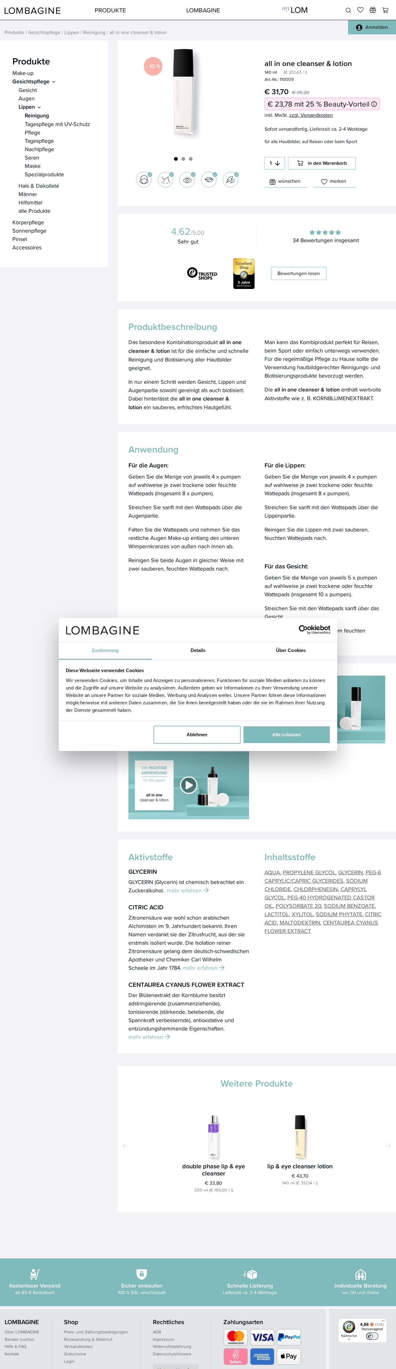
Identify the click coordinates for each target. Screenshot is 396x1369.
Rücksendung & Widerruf (88, 1339)
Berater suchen (19, 1339)
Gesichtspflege (44, 32)
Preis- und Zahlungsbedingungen (96, 1332)
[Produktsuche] (348, 10)
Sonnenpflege (29, 230)
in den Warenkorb (327, 163)
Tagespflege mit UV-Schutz (57, 124)
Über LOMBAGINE (22, 1332)
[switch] (372, 1336)
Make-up (22, 73)
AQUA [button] (272, 872)
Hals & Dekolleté (39, 186)
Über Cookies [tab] (291, 650)
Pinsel (19, 239)
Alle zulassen (286, 734)
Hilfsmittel (30, 202)
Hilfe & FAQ (16, 1346)
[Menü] (383, 1322)
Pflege (32, 132)
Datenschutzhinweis (172, 1354)
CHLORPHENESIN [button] (316, 889)
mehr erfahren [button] (184, 890)
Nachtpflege (39, 149)
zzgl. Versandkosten (311, 115)
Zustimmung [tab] (105, 650)
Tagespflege (39, 141)
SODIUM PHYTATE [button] (339, 914)
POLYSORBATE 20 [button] (298, 906)
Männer (28, 194)
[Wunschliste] (373, 10)
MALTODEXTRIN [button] (300, 922)
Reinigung (94, 32)
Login (69, 1361)
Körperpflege (28, 222)
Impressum (163, 1339)
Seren (32, 157)
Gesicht (28, 90)
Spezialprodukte (44, 174)
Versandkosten (78, 1346)
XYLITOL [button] (302, 914)
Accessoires (26, 247)
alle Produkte (34, 211)
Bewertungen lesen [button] (299, 273)
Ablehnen (197, 734)
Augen (27, 98)
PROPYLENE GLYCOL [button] (309, 872)
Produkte (110, 10)
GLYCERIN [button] (350, 872)
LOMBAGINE (203, 10)
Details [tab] (198, 650)
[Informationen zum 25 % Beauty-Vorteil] (374, 103)
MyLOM (294, 10)
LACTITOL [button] (277, 914)
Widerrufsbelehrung (172, 1346)
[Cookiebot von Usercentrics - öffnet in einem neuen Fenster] (303, 629)
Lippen (71, 32)
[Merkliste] (360, 10)
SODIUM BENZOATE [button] (349, 906)
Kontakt (12, 1354)
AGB (157, 1332)
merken (338, 181)
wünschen (289, 181)
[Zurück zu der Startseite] (32, 10)
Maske (33, 166)
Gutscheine (75, 1354)
